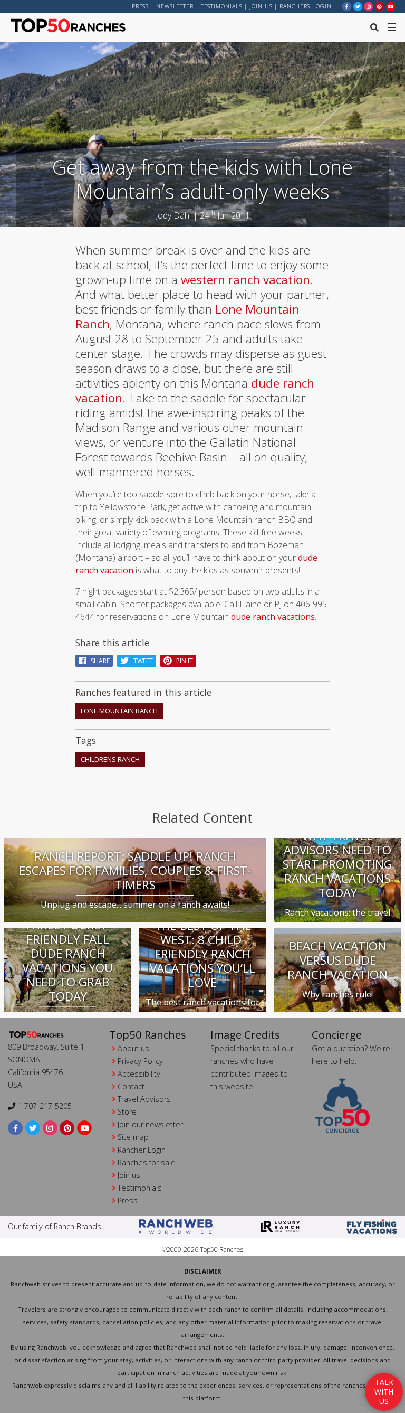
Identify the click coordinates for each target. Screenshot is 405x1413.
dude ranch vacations (273, 617)
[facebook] (347, 6)
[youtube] (391, 6)
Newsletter (175, 6)
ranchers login (305, 6)
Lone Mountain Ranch (119, 710)
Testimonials (222, 6)
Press (140, 6)
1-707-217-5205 (43, 1106)
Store (127, 1112)
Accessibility (139, 1074)
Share (98, 660)
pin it (182, 660)
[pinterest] (379, 6)
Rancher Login (142, 1150)
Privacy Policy (140, 1061)
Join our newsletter (150, 1124)
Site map (133, 1137)
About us (133, 1048)
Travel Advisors (144, 1099)
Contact (131, 1086)
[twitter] (358, 6)
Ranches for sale (147, 1162)
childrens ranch (110, 759)
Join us (260, 6)
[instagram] (368, 6)
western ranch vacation (245, 279)
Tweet (141, 660)
